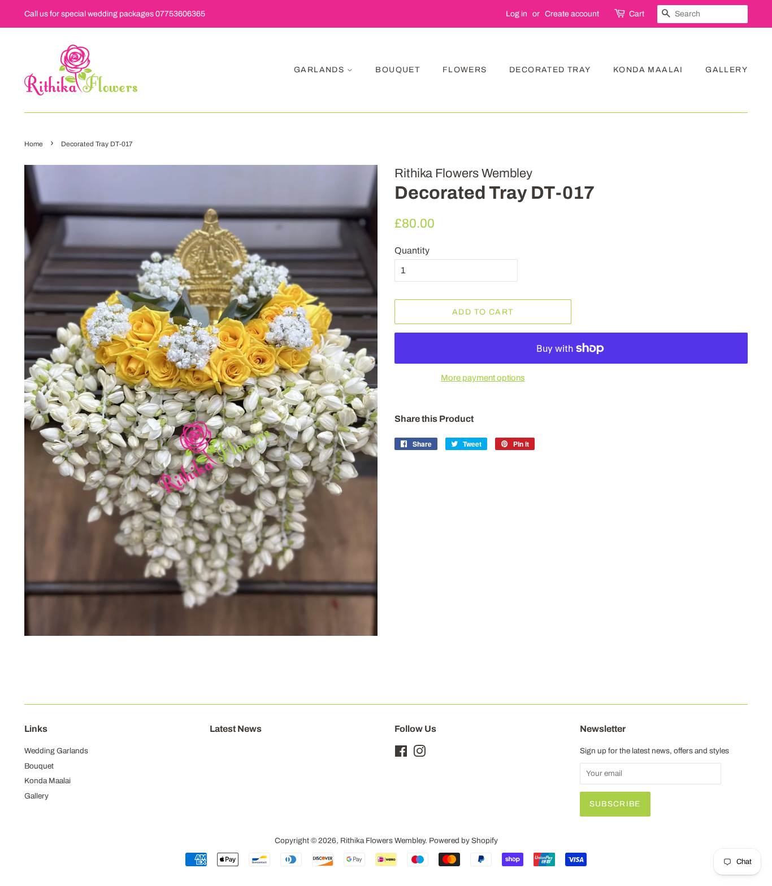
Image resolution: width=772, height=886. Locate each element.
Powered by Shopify (463, 840)
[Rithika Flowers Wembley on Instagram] (419, 753)
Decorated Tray (550, 70)
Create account (572, 14)
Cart (636, 14)
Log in (516, 14)
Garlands (320, 70)
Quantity (412, 250)
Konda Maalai (648, 70)
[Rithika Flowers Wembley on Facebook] (400, 753)
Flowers (465, 70)
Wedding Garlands (56, 751)
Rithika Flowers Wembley (382, 840)
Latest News (236, 729)
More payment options (483, 377)
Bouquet (397, 70)
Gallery (726, 70)
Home (33, 144)
